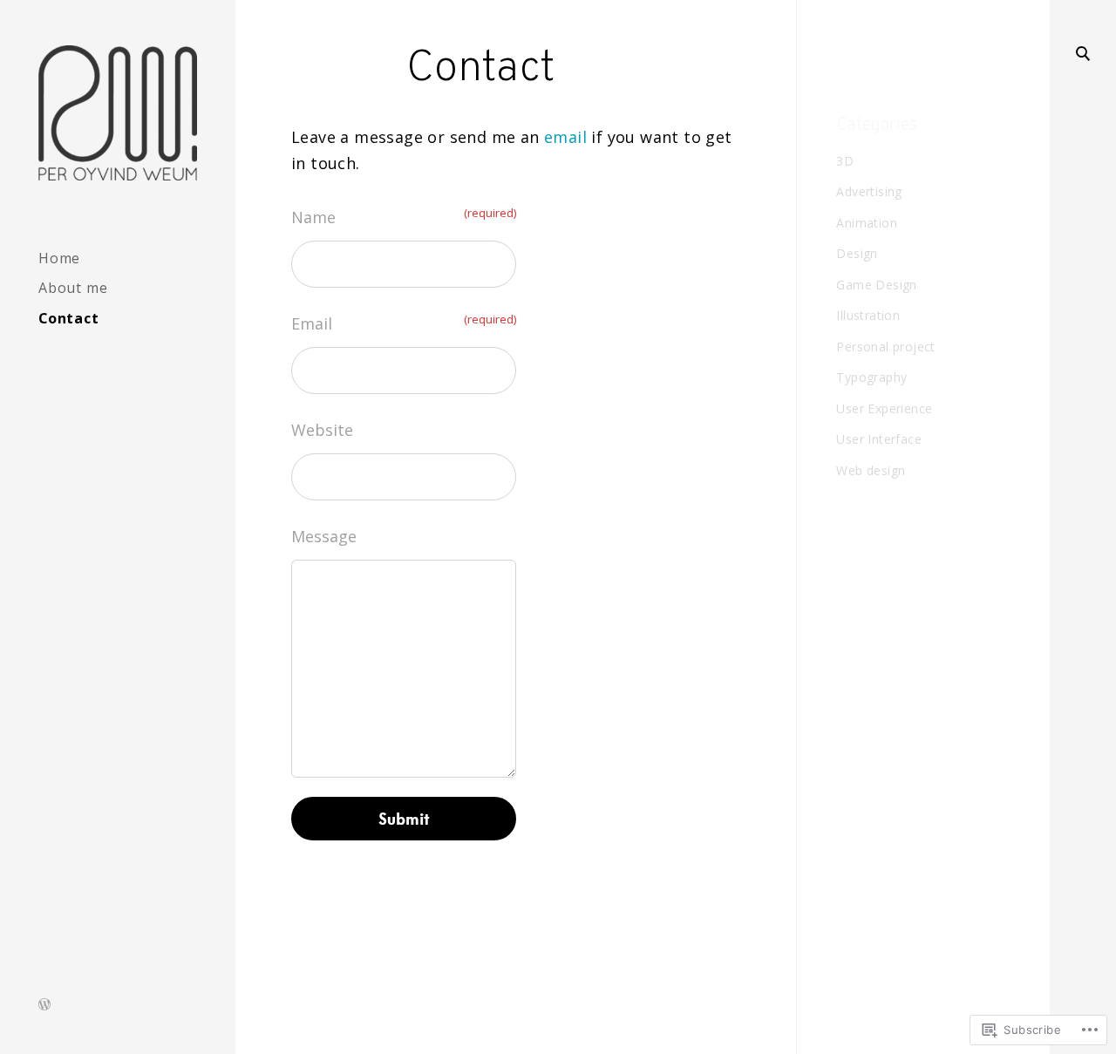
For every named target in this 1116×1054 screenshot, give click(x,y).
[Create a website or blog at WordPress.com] (44, 1005)
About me (72, 287)
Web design (870, 470)
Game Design (876, 284)
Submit (404, 818)
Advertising (869, 191)
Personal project (885, 346)
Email (403, 322)
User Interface (879, 439)
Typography (871, 377)
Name (403, 216)
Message (324, 536)
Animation (866, 222)
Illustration (868, 315)
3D (845, 161)
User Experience (884, 408)
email (565, 136)
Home (59, 258)
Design (856, 253)
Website (322, 429)
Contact (68, 318)
